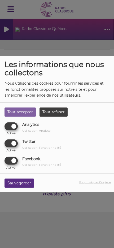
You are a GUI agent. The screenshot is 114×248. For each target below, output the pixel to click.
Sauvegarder (19, 182)
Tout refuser (53, 112)
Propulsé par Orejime (95, 182)
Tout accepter (20, 112)
